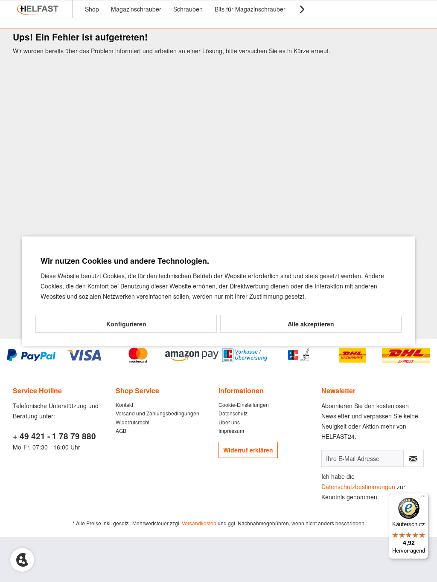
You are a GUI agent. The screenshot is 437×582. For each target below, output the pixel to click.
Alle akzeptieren (311, 324)
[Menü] (423, 498)
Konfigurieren (126, 324)
